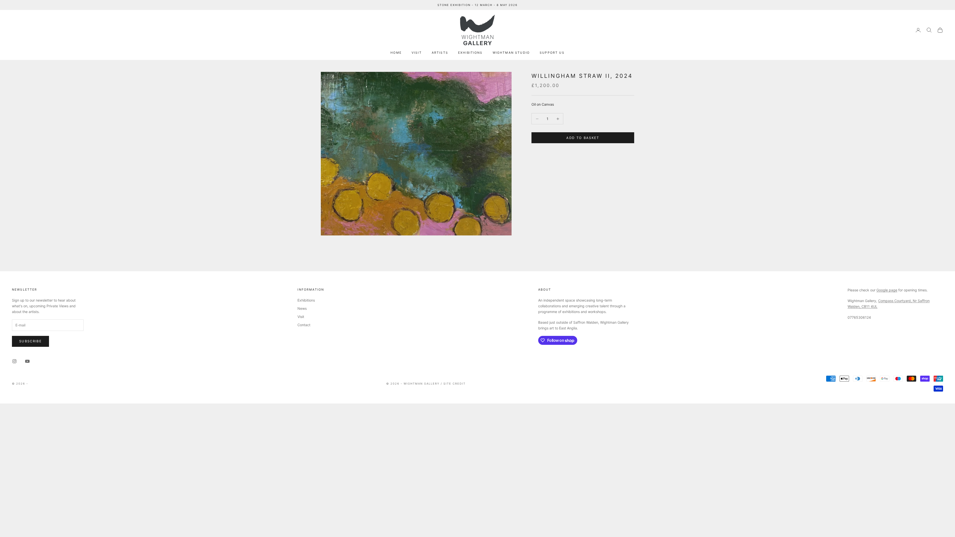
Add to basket (582, 138)
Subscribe (30, 341)
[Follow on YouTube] (27, 361)
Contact (303, 325)
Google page (886, 290)
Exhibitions (470, 52)
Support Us (552, 52)
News (302, 308)
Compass (885, 301)
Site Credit (454, 383)
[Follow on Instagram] (14, 361)
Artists (440, 52)
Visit (417, 52)
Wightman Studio (511, 52)
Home (396, 52)
